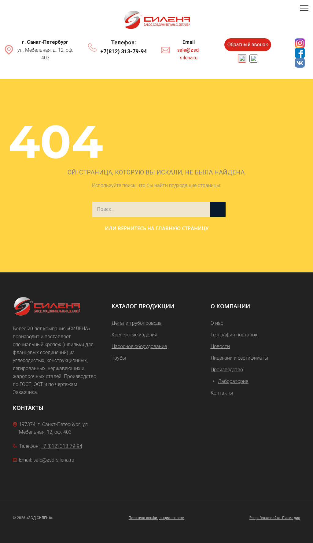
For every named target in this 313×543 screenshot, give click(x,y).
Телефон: (123, 42)
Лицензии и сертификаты (239, 358)
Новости (220, 346)
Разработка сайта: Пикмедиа (274, 518)
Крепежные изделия (134, 335)
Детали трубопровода (137, 323)
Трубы (119, 358)
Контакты (222, 393)
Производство (227, 370)
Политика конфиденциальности (156, 518)
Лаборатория (233, 381)
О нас (217, 323)
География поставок (234, 335)
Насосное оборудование (139, 346)
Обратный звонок (247, 44)
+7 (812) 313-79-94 (61, 446)
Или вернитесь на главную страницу (156, 228)
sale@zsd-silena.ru (189, 54)
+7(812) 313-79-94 (123, 51)
